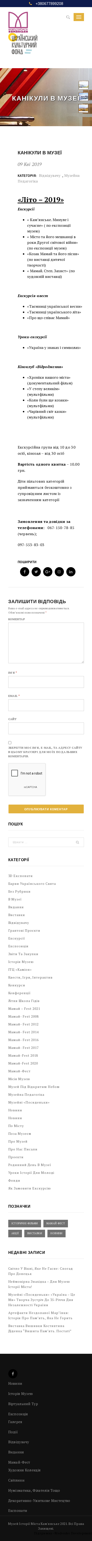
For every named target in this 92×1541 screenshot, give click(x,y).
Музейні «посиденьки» (29, 1102)
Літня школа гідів (24, 1000)
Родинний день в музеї (29, 1164)
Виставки (16, 915)
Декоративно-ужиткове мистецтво (39, 1500)
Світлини (16, 1480)
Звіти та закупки (23, 954)
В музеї (15, 899)
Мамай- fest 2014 (23, 1032)
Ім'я (12, 672)
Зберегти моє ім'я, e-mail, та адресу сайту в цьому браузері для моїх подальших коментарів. (45, 752)
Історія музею (21, 961)
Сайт (12, 719)
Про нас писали (23, 1149)
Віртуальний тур (23, 1403)
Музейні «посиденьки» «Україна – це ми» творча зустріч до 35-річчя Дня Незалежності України (41, 1299)
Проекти (16, 1157)
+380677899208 (49, 4)
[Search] (68, 17)
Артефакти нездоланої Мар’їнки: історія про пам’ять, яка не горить (40, 1315)
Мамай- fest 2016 (23, 1040)
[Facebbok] (12, 1373)
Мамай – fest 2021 (24, 1008)
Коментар (16, 619)
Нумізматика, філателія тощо (34, 1490)
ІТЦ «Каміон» (20, 969)
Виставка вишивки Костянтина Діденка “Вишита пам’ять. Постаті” (40, 1328)
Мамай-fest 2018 (23, 1055)
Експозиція (18, 946)
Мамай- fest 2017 (23, 1047)
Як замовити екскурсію (29, 1188)
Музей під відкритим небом (34, 1086)
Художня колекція (24, 1470)
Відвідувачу (49, 175)
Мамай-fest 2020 (23, 1063)
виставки (34, 1233)
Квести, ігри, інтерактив (30, 977)
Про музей (18, 1141)
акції (15, 1233)
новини (15, 1118)
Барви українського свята (32, 883)
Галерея (15, 1421)
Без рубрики (19, 891)
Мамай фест (55, 1223)
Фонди (14, 1180)
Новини (15, 1110)
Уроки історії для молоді (31, 1172)
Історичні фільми (24, 1223)
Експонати (17, 1510)
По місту (16, 1125)
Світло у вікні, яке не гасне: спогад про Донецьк (40, 1271)
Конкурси (16, 985)
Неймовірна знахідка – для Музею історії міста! (39, 1284)
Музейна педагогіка (26, 1094)
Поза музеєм (20, 1133)
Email (14, 696)
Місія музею (19, 1079)
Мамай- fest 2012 (23, 1024)
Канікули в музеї (40, 152)
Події (13, 1432)
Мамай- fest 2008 (23, 1016)
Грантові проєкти (24, 930)
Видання (16, 907)
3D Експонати (20, 875)
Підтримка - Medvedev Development (63, 1533)
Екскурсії (16, 938)
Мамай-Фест (19, 1071)
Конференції (19, 993)
